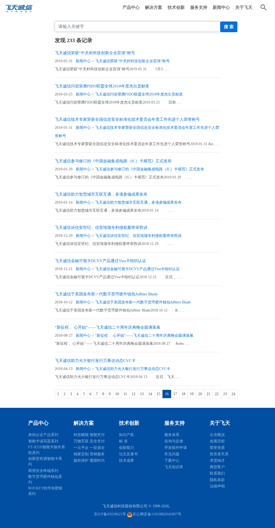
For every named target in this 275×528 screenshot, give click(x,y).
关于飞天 (243, 7)
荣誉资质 (217, 448)
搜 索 (229, 26)
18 (183, 394)
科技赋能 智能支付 (89, 435)
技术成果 (126, 461)
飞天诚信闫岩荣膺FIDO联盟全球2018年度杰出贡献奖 (102, 86)
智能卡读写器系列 (43, 441)
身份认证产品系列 (43, 435)
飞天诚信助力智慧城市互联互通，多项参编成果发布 (101, 194)
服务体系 (171, 435)
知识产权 (126, 435)
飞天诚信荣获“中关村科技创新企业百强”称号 (95, 53)
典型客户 (217, 467)
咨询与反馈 (173, 441)
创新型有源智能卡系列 (45, 461)
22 (217, 394)
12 (133, 394)
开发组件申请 (175, 448)
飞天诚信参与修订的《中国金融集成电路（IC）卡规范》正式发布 (113, 161)
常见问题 (171, 454)
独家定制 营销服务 (89, 454)
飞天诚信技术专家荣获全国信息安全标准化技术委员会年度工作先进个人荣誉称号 (127, 119)
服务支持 (198, 7)
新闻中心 (221, 7)
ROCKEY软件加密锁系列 (45, 491)
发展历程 (217, 441)
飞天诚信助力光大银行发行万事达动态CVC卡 (95, 360)
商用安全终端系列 (43, 471)
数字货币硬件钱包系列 (45, 479)
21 (208, 394)
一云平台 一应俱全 (89, 448)
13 (142, 394)
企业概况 (217, 435)
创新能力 (126, 448)
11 (125, 394)
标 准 (123, 441)
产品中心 (131, 7)
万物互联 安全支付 (89, 441)
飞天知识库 (173, 467)
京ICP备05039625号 (110, 514)
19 (192, 394)
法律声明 (217, 486)
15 (158, 394)
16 (167, 394)
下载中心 (171, 461)
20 (200, 394)
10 (117, 394)
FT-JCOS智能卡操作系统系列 (46, 450)
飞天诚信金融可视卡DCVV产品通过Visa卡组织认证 (100, 261)
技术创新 (176, 7)
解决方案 (153, 7)
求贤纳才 (217, 461)
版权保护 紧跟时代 (89, 461)
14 (150, 394)
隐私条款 (217, 480)
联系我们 (217, 473)
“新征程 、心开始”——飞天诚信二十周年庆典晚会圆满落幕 (107, 327)
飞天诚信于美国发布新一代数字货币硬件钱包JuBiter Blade (106, 294)
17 (175, 394)
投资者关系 (219, 454)
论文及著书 (128, 454)
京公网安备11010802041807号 (156, 514)
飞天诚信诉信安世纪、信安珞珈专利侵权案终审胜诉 (101, 227)
